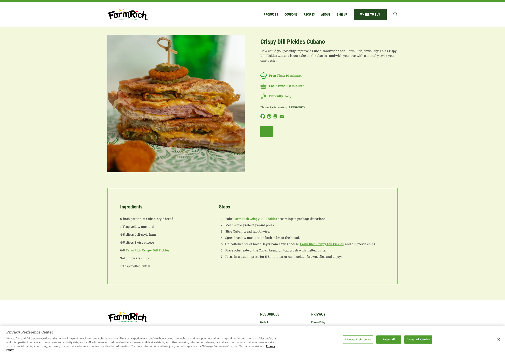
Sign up (342, 14)
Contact (264, 322)
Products (271, 14)
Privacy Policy (318, 322)
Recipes (309, 14)
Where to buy (370, 14)
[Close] (498, 339)
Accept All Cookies (418, 339)
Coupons (290, 14)
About (325, 14)
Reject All (389, 339)
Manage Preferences (358, 339)
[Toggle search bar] (395, 14)
